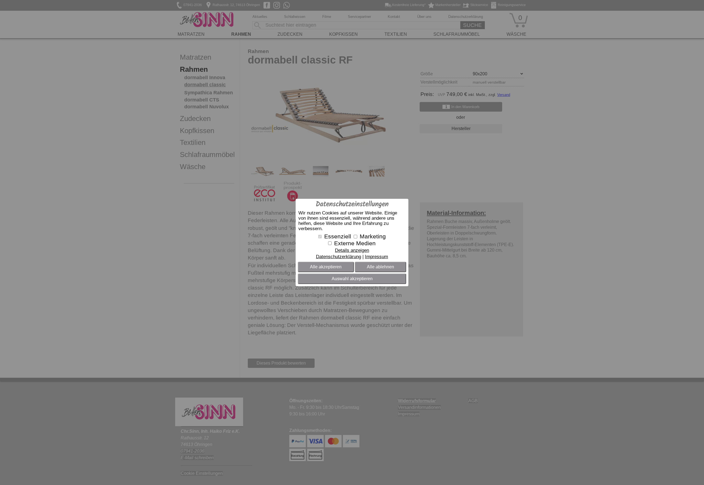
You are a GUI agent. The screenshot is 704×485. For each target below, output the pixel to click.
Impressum (376, 256)
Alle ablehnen (380, 266)
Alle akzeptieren (326, 266)
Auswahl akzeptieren (352, 278)
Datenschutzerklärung (338, 256)
